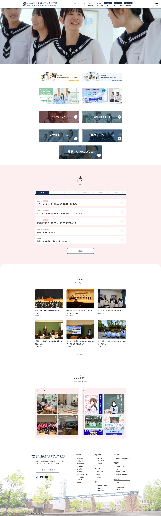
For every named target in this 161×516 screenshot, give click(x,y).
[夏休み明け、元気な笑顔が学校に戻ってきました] (49, 298)
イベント (71, 193)
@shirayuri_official (42, 390)
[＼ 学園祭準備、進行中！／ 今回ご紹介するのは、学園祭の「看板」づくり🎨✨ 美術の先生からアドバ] (114, 425)
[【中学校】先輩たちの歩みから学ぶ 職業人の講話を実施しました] (80, 329)
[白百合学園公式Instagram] (37, 477)
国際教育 (86, 193)
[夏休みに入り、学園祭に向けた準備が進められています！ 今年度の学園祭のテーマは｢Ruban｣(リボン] (47, 404)
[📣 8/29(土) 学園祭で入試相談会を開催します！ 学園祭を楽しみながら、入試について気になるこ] (93, 404)
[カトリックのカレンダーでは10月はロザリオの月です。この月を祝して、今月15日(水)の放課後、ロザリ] (68, 404)
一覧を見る (80, 251)
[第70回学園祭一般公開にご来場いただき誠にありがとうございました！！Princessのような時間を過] (68, 425)
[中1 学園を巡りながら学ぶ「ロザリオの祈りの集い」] (112, 329)
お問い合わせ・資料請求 (47, 470)
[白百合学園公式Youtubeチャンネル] (41, 477)
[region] (80, 192)
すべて (43, 193)
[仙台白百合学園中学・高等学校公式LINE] (46, 477)
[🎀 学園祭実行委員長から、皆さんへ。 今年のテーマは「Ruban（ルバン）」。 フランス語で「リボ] (114, 404)
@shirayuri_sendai (88, 390)
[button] (157, 4)
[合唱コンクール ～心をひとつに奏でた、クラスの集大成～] (80, 298)
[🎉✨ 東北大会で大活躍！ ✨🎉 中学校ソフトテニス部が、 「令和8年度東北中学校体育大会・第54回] (93, 425)
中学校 (101, 193)
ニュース (57, 193)
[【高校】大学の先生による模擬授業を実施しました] (49, 329)
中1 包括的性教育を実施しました (109, 310)
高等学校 (115, 193)
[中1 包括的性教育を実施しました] (112, 298)
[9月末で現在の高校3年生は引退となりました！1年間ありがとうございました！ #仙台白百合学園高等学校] (47, 425)
